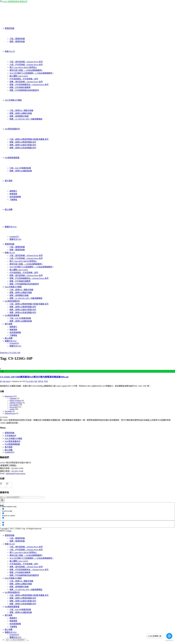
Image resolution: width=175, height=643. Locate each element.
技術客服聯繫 (15, 197)
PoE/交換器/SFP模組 (13, 100)
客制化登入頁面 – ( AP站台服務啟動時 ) (26, 70)
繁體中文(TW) (11, 227)
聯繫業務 (13, 194)
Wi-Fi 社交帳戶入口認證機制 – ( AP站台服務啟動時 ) (31, 73)
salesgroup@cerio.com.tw (15, 473)
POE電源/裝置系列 (12, 441)
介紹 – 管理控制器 (17, 39)
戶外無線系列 (10, 436)
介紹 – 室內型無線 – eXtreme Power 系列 (26, 62)
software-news (10, 413)
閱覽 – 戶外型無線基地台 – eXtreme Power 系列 (29, 85)
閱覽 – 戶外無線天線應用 (20, 87)
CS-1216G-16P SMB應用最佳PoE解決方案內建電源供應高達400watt (34, 377)
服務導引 (13, 191)
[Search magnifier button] (2, 500)
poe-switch (14, 407)
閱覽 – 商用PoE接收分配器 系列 (23, 145)
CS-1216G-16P (31, 381)
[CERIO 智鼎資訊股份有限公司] (13, 2)
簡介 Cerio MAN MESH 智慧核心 (23, 67)
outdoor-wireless (16, 403)
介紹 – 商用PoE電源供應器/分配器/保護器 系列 (29, 139)
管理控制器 (9, 28)
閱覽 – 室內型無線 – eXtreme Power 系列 (26, 82)
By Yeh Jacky (5, 381)
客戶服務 (8, 181)
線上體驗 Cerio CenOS (19, 76)
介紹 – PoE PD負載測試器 (20, 168)
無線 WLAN (10, 51)
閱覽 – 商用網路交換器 (19, 116)
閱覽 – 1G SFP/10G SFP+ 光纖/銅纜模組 (26, 119)
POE (46, 381)
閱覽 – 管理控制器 (17, 42)
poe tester (8, 411)
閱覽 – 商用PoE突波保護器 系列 (23, 148)
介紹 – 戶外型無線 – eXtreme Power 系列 (26, 65)
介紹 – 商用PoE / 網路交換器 (21, 110)
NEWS (40, 381)
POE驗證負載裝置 (12, 444)
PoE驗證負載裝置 (12, 158)
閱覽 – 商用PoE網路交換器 (21, 113)
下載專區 (13, 200)
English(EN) (14, 237)
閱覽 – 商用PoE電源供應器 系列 (23, 142)
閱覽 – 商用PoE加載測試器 (21, 171)
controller (13, 398)
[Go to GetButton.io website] (169, 640)
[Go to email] (169, 636)
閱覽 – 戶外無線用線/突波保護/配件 (24, 90)
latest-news (9, 396)
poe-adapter (14, 405)
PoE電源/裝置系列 (12, 129)
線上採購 (8, 209)
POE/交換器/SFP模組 (13, 439)
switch (12, 409)
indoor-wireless (15, 400)
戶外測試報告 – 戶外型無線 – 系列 (24, 79)
